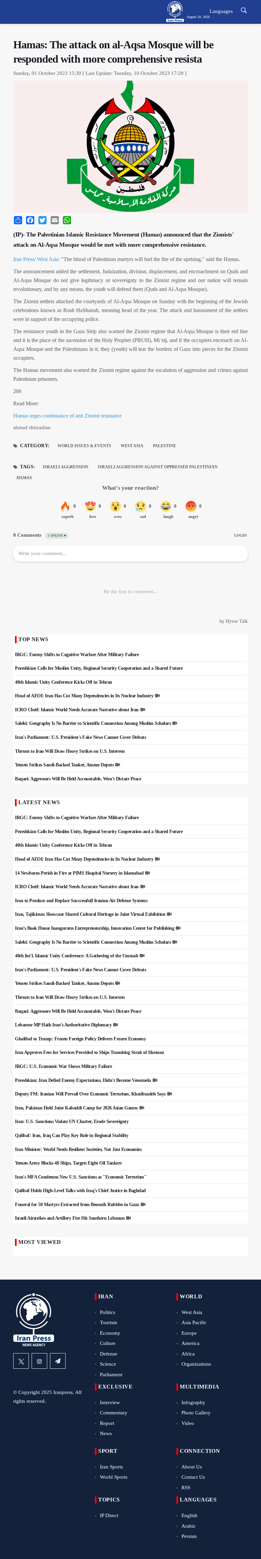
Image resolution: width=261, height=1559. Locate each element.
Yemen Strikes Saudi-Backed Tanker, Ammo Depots (64, 764)
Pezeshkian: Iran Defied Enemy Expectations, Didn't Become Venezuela (83, 1080)
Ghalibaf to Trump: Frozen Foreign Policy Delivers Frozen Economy (80, 1038)
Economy (110, 1333)
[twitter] (21, 1361)
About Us (191, 1466)
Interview (110, 1402)
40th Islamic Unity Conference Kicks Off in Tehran (63, 682)
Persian (189, 1536)
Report (107, 1423)
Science (108, 1364)
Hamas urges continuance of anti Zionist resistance (67, 416)
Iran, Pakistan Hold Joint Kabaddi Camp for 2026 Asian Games (76, 1107)
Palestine (164, 445)
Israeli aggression (65, 467)
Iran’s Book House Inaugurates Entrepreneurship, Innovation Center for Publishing (94, 928)
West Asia (132, 445)
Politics (107, 1312)
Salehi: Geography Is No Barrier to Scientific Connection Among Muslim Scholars (93, 723)
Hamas (24, 477)
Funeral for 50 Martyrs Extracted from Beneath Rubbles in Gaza (77, 1204)
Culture (108, 1343)
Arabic (188, 1526)
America (190, 1343)
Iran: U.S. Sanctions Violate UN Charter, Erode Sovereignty (71, 1121)
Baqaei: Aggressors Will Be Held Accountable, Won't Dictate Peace (78, 778)
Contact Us (193, 1477)
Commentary (113, 1412)
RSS (185, 1487)
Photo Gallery (196, 1412)
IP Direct (109, 1515)
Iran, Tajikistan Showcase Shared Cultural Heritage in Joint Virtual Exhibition (90, 914)
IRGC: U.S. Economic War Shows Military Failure (63, 1066)
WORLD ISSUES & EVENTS (84, 445)
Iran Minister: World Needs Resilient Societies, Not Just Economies (78, 1149)
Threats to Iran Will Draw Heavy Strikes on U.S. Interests (70, 751)
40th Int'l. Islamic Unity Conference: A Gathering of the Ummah (76, 955)
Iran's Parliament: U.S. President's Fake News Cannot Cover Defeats (80, 737)
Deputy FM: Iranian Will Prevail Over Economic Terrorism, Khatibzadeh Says (90, 1094)
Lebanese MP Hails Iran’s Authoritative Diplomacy (63, 1024)
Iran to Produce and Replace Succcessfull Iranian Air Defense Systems (81, 900)
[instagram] (39, 1361)
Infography (193, 1402)
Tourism (108, 1322)
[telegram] (58, 1361)
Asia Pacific (194, 1322)
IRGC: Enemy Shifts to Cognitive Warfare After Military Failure (77, 654)
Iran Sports (111, 1466)
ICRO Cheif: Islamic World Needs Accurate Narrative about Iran (77, 709)
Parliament (111, 1374)
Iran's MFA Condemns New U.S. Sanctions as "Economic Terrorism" (80, 1177)
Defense (108, 1354)
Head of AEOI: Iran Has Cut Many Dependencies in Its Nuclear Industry (84, 695)
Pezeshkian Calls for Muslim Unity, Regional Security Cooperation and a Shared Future (98, 668)
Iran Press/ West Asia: (36, 259)
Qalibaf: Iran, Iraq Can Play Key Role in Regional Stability (71, 1135)
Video (187, 1423)
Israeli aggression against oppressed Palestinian (158, 467)
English (189, 1515)
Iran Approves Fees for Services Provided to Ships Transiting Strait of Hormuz (89, 1052)
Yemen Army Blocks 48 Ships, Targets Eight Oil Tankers (68, 1163)
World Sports (113, 1477)
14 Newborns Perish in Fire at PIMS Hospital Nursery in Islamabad (79, 873)
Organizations (196, 1364)
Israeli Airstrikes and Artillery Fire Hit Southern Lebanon (69, 1218)
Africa (188, 1354)
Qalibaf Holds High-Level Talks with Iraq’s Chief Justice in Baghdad (80, 1190)
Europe (189, 1333)
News (106, 1433)
